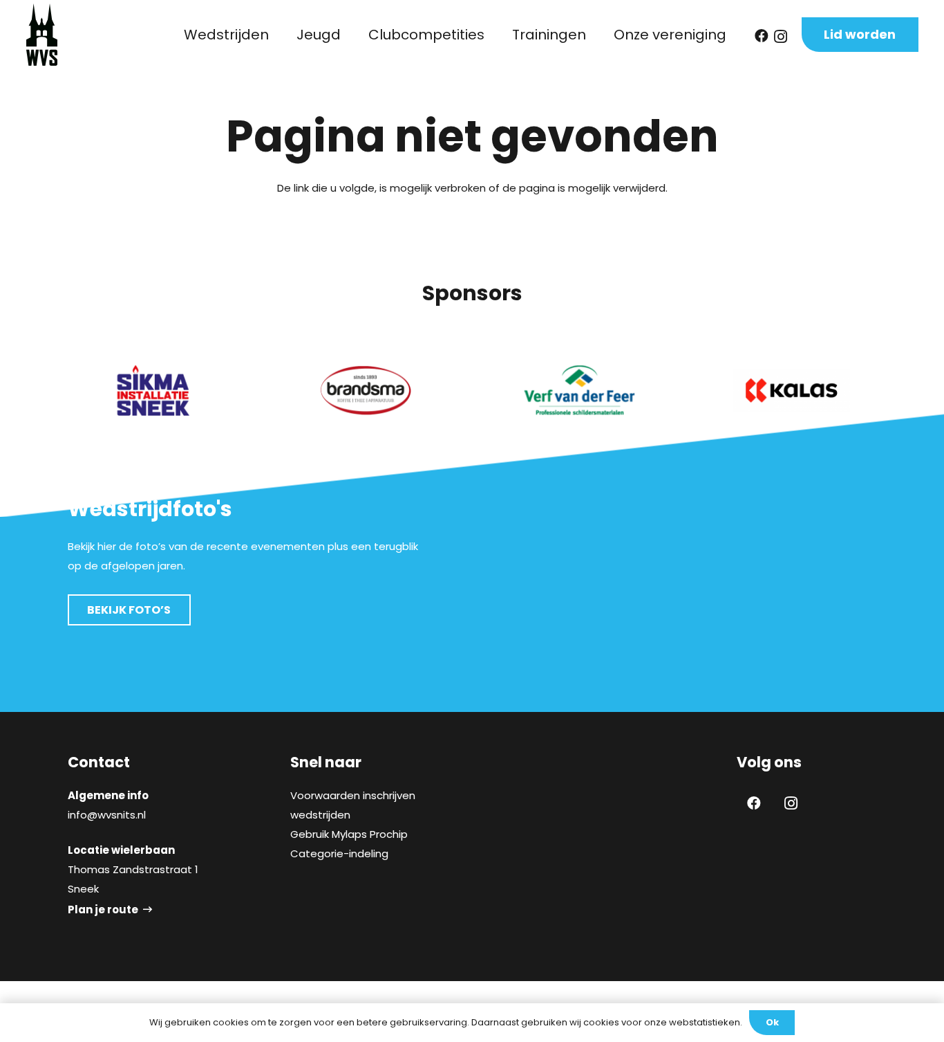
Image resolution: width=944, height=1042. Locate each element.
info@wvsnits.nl (107, 814)
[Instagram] (780, 36)
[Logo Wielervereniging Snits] (41, 34)
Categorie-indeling (339, 853)
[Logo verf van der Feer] (579, 390)
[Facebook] (761, 36)
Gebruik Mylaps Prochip (349, 834)
